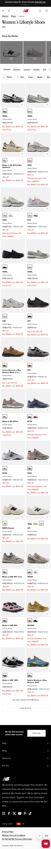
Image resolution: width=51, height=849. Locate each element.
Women (5, 16)
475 (29, 370)
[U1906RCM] (35, 572)
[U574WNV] (35, 215)
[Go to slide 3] (25, 5)
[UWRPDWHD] (5, 523)
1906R (30, 577)
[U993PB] (5, 620)
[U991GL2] (5, 416)
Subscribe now (40, 2)
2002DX (30, 625)
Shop (4, 750)
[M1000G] (30, 468)
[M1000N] (30, 160)
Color (30, 77)
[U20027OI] (30, 620)
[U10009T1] (10, 215)
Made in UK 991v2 (10, 421)
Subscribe (36, 733)
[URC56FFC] (35, 416)
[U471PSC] (35, 523)
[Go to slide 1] (22, 5)
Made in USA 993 (9, 625)
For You (5, 765)
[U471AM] (41, 523)
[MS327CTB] (30, 316)
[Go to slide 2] (24, 5)
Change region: (7, 824)
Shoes (13, 16)
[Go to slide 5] (28, 5)
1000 (29, 165)
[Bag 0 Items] (47, 11)
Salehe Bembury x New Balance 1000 (37, 681)
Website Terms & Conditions (13, 835)
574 (29, 220)
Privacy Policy (7, 832)
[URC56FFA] (30, 416)
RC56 (29, 421)
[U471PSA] (30, 523)
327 (28, 321)
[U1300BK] (5, 675)
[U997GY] (5, 572)
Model (39, 77)
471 (28, 528)
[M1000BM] (30, 675)
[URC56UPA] (5, 468)
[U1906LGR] (30, 111)
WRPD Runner (8, 528)
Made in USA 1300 (10, 680)
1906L (5, 116)
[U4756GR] (30, 365)
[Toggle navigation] (3, 10)
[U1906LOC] (5, 111)
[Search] (40, 11)
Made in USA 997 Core (12, 577)
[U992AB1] (5, 365)
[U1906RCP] (30, 572)
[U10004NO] (5, 215)
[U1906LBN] (5, 267)
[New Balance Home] (25, 10)
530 (4, 321)
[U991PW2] (5, 160)
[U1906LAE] (30, 267)
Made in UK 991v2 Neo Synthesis (12, 166)
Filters (8, 77)
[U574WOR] (30, 215)
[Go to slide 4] (27, 5)
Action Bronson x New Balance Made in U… (11, 371)
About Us (6, 758)
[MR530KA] (5, 316)
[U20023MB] (35, 620)
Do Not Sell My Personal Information (17, 839)
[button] (9, 11)
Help (4, 743)
